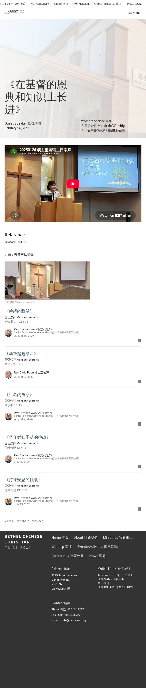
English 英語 (61, 3)
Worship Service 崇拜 (96, 121)
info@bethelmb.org (74, 620)
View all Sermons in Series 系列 (24, 521)
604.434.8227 (134, 3)
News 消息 (97, 556)
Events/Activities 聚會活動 (97, 547)
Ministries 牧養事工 (118, 537)
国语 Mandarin (81, 3)
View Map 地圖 (61, 588)
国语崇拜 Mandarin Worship (105, 126)
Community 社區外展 (68, 556)
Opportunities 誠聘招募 (108, 3)
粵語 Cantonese (39, 3)
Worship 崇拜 (62, 547)
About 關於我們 (86, 537)
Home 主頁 (60, 537)
